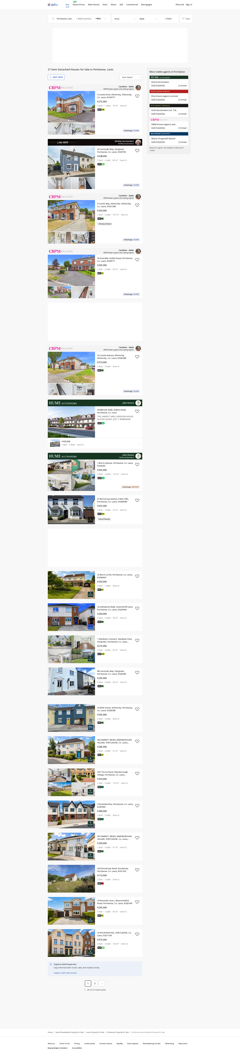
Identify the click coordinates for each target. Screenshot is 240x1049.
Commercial (132, 4)
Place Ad (180, 4)
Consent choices (105, 1043)
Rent (105, 4)
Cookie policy (89, 1043)
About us (51, 1043)
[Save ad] (137, 96)
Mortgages (146, 4)
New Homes (93, 4)
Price (117, 18)
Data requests (132, 1043)
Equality (120, 1043)
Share (113, 4)
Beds (142, 18)
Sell (121, 4)
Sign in (189, 4)
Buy (67, 4)
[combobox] (79, 18)
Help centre (183, 1043)
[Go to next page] (102, 983)
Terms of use (64, 1043)
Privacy (77, 1043)
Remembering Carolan (152, 1043)
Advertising (169, 1043)
